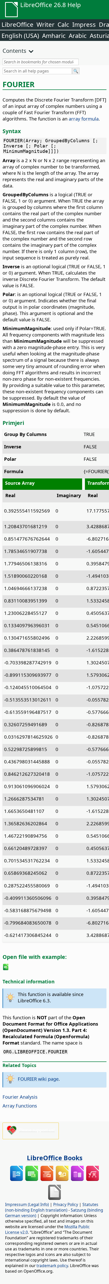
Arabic (78, 35)
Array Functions (20, 1105)
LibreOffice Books (54, 1157)
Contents (14, 50)
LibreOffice (17, 24)
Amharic (54, 35)
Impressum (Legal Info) (27, 1204)
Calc (63, 24)
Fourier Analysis (20, 1097)
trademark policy (52, 1265)
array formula (84, 118)
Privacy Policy (65, 1204)
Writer (46, 24)
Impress (84, 24)
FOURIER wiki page (38, 1079)
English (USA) (20, 35)
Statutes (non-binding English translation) (51, 1207)
